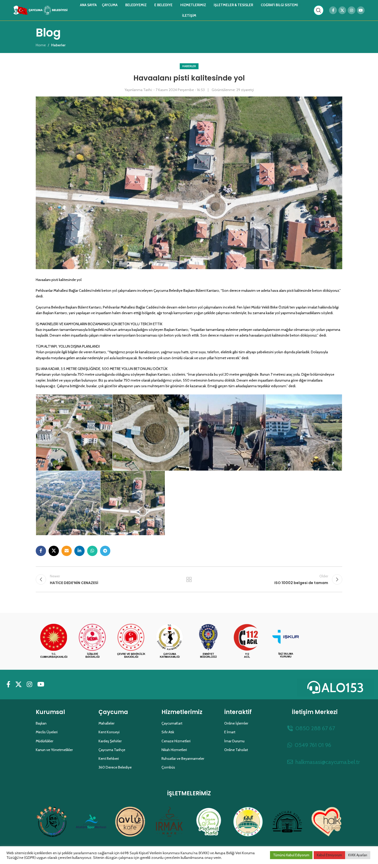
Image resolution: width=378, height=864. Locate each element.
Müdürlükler (44, 741)
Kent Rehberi (108, 758)
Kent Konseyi (109, 732)
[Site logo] (40, 9)
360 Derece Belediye (115, 767)
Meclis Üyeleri (47, 732)
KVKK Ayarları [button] (357, 855)
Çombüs (168, 767)
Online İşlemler (236, 723)
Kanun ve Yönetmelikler (54, 749)
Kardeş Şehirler (110, 741)
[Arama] (319, 10)
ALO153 (342, 687)
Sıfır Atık (167, 732)
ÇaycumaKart (171, 723)
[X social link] (342, 10)
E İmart (229, 732)
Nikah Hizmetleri (174, 749)
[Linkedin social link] (79, 551)
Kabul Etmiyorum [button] (329, 855)
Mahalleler (106, 723)
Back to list (189, 579)
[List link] (314, 728)
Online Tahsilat (236, 749)
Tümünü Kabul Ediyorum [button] (291, 855)
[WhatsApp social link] (92, 551)
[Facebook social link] (333, 10)
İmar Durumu (234, 741)
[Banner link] (54, 641)
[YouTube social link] (361, 10)
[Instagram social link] (351, 10)
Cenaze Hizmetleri (176, 741)
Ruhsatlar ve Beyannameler (182, 758)
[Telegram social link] (105, 551)
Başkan (41, 723)
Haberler (189, 66)
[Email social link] (66, 551)
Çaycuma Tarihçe (111, 749)
